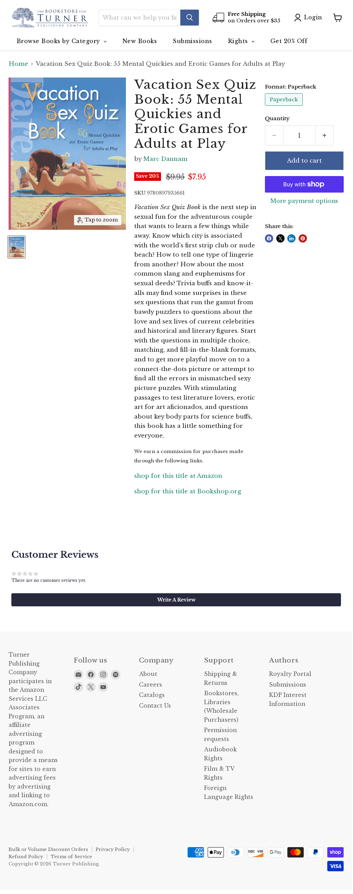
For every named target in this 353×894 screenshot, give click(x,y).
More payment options (304, 201)
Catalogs (152, 695)
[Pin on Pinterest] (303, 238)
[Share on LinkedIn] (291, 238)
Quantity (277, 119)
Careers (150, 684)
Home (18, 64)
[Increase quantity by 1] (324, 135)
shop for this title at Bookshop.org (187, 491)
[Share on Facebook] (269, 238)
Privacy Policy (113, 849)
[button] (176, 599)
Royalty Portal (290, 674)
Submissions (287, 684)
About (148, 674)
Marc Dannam (165, 159)
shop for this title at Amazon (178, 476)
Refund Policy (26, 857)
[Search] (189, 17)
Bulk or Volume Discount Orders (48, 849)
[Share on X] (280, 238)
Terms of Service (71, 857)
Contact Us (155, 705)
